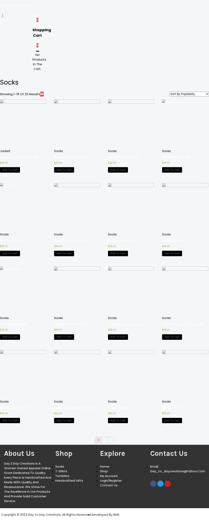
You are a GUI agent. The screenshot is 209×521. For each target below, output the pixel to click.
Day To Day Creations (16, 5)
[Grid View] (42, 94)
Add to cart (10, 169)
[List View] (45, 94)
